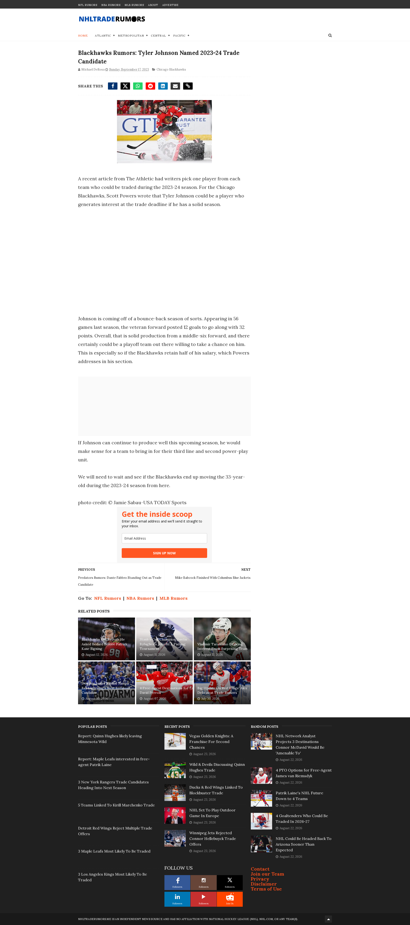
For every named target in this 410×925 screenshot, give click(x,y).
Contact (260, 869)
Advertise (170, 5)
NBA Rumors (110, 5)
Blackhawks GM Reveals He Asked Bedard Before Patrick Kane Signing (104, 644)
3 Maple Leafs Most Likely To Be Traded (114, 851)
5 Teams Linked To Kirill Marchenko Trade (116, 805)
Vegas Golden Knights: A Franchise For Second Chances (211, 741)
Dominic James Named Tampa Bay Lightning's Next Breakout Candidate (106, 688)
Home (83, 35)
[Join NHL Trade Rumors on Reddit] (230, 897)
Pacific (179, 35)
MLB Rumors (134, 5)
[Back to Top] (328, 919)
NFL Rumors (87, 5)
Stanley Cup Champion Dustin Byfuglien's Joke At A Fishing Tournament (163, 644)
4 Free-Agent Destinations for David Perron (164, 690)
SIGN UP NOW (164, 553)
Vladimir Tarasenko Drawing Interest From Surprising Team (222, 646)
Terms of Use (266, 889)
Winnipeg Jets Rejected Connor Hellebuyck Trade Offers (212, 838)
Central (158, 35)
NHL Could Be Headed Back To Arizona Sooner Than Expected (303, 844)
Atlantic (103, 35)
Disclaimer (264, 884)
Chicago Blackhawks (171, 69)
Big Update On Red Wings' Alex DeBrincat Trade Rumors (222, 690)
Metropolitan (131, 35)
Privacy (260, 879)
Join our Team (267, 874)
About (153, 5)
